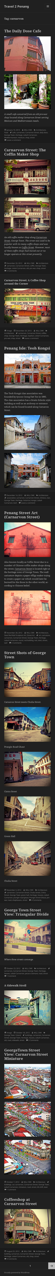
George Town (9, 135)
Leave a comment (14, 140)
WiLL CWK (28, 130)
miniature (22, 1187)
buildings (28, 1035)
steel (40, 640)
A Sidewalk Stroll (15, 985)
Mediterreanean (10, 137)
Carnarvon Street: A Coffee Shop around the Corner (25, 282)
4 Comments (36, 900)
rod (35, 640)
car (13, 1184)
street (32, 137)
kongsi (33, 500)
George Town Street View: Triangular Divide (26, 912)
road (9, 900)
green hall (25, 895)
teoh (15, 503)
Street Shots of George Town (25, 654)
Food (6, 132)
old (27, 268)
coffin (32, 266)
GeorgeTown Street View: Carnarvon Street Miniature (26, 1054)
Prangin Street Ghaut (37, 897)
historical (26, 500)
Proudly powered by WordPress (16, 1272)
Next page (51, 1265)
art (40, 635)
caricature (46, 635)
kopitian (31, 336)
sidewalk (15, 1040)
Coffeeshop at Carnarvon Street (20, 1201)
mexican (21, 137)
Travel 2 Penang (16, 6)
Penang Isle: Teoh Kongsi (27, 348)
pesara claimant (31, 973)
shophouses (17, 900)
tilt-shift (40, 1187)
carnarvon (20, 132)
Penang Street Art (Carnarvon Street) (22, 514)
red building (28, 640)
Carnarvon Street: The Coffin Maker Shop (25, 152)
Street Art (31, 635)
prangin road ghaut (20, 897)
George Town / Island (12, 1035)
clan (48, 498)
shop (27, 137)
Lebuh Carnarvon (30, 135)
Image (9, 330)
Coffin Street (28, 247)
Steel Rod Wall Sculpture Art (15, 635)
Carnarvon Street (32, 132)
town (46, 1187)
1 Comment (11, 976)
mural (21, 640)
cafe (14, 132)
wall (5, 643)
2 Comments (12, 271)
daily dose (44, 132)
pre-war (33, 268)
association (11, 498)
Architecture (41, 130)
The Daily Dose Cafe (22, 30)
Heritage (19, 135)
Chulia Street (35, 892)
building (7, 1254)
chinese (43, 498)
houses (40, 895)
